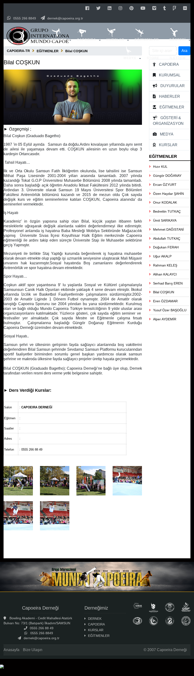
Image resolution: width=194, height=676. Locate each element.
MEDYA (129, 58)
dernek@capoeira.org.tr (65, 18)
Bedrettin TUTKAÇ (167, 211)
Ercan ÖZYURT (164, 184)
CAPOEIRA (86, 40)
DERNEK (58, 40)
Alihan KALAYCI (165, 274)
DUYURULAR (172, 86)
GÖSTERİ (177, 40)
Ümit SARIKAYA (164, 220)
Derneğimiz (96, 608)
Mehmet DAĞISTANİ (168, 229)
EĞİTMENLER (147, 40)
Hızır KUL (160, 166)
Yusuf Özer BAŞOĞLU (169, 310)
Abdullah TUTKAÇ (166, 238)
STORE (153, 58)
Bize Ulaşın (32, 650)
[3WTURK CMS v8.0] (97, 667)
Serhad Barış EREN (168, 283)
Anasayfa (11, 650)
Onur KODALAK (165, 202)
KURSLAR (115, 40)
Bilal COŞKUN (163, 292)
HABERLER (169, 96)
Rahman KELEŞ (165, 265)
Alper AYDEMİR (164, 319)
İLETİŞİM (178, 58)
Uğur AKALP (162, 256)
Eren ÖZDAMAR (165, 301)
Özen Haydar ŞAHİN (168, 194)
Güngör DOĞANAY (167, 175)
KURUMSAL (170, 75)
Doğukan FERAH (166, 247)
